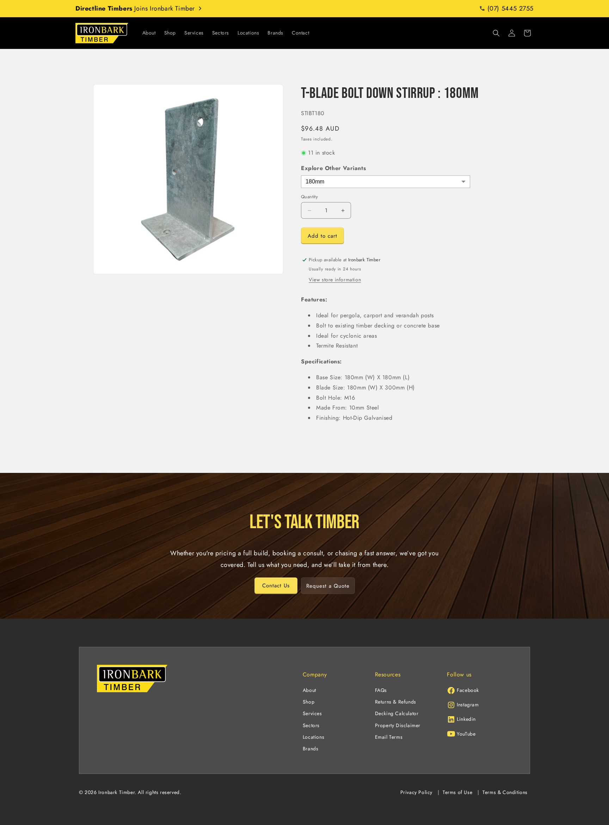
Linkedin (466, 719)
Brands (311, 748)
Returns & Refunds (395, 701)
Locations (313, 736)
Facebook (468, 690)
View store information (335, 279)
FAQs (381, 690)
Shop (308, 701)
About (309, 690)
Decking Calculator (397, 713)
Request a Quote (328, 585)
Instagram (468, 704)
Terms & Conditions (505, 792)
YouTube (466, 733)
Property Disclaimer (397, 725)
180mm (315, 182)
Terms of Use (457, 792)
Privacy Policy (416, 792)
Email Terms (389, 736)
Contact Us (276, 585)
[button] (496, 33)
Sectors (311, 725)
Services (312, 713)
